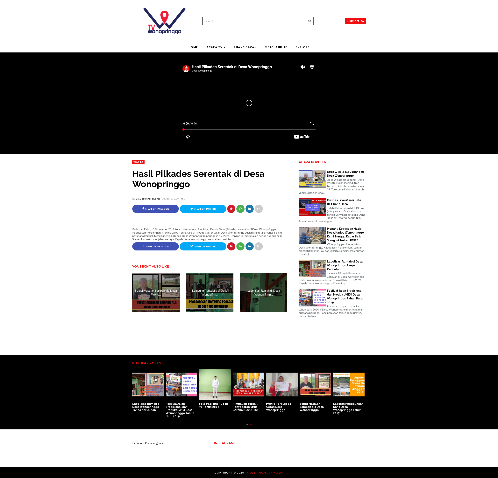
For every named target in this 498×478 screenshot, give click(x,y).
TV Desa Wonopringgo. (264, 472)
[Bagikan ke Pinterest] (259, 209)
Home (193, 47)
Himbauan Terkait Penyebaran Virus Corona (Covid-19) (245, 407)
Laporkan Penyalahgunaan (148, 443)
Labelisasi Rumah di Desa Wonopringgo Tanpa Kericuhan (345, 265)
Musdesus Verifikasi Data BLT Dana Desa (344, 202)
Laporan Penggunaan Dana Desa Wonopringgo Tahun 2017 (348, 408)
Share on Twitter (205, 209)
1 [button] (247, 426)
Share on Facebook (157, 209)
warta (138, 161)
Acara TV (215, 47)
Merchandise (276, 47)
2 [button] (251, 426)
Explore (303, 47)
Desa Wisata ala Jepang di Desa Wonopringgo (345, 173)
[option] (149, 390)
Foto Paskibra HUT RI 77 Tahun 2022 (213, 405)
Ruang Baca (244, 47)
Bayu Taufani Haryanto (148, 198)
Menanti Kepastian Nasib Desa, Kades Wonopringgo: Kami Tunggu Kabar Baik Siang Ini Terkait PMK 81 (346, 234)
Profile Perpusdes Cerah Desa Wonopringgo (278, 407)
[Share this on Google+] (231, 209)
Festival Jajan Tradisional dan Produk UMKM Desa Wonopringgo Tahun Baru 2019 (345, 296)
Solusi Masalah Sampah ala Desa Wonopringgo (312, 407)
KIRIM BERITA (355, 21)
